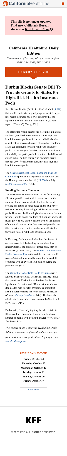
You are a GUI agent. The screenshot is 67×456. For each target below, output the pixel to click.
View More (33, 390)
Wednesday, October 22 (33, 368)
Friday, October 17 (33, 381)
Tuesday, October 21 (33, 372)
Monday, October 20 (33, 376)
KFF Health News (37, 29)
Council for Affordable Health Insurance (30, 272)
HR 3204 (42, 180)
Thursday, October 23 (33, 363)
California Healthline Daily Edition (34, 50)
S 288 (57, 109)
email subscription (15, 341)
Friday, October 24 (33, 359)
